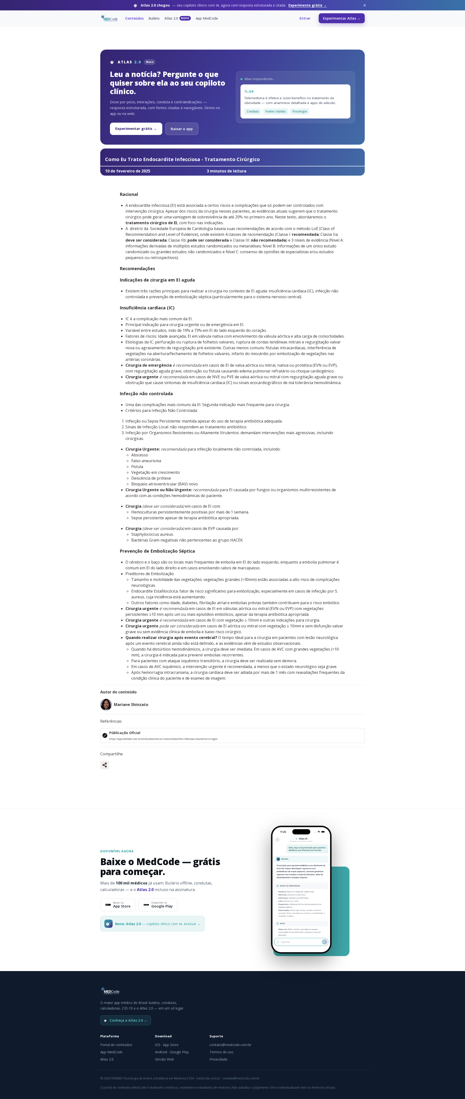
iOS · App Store (166, 1044)
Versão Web (164, 1059)
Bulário (154, 18)
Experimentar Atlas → (341, 18)
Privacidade (218, 1059)
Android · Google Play (172, 1052)
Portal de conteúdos (116, 1044)
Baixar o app (182, 128)
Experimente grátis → (307, 5)
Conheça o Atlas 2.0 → (128, 1020)
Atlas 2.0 (176, 18)
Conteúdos (134, 18)
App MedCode (207, 18)
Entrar (305, 18)
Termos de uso (221, 1052)
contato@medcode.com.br (230, 1044)
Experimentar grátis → (136, 128)
